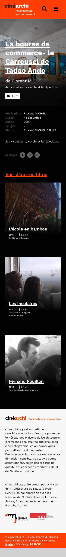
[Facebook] (22, 155)
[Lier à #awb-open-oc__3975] (56, 8)
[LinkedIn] (30, 155)
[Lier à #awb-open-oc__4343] (44, 8)
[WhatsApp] (37, 155)
